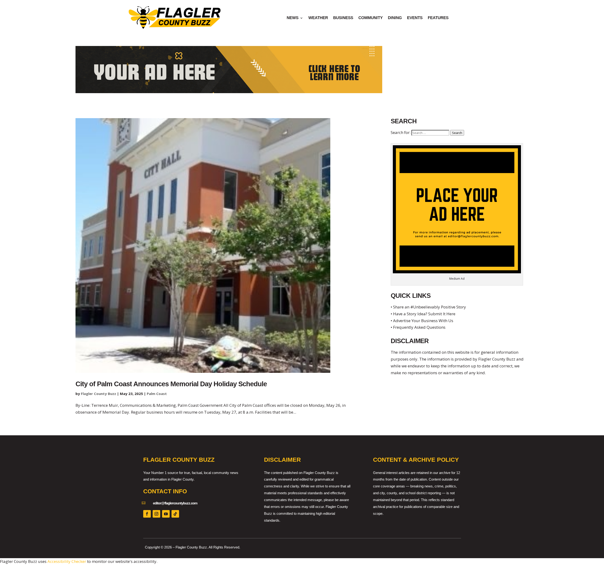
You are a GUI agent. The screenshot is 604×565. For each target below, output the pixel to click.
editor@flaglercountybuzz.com (175, 503)
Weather (318, 18)
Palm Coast (157, 393)
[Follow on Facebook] (147, 514)
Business (343, 18)
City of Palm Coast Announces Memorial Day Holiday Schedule (171, 384)
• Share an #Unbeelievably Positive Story (428, 307)
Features (438, 18)
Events (415, 18)
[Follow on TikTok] (175, 514)
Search (457, 133)
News (292, 18)
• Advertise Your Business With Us (422, 320)
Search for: (401, 132)
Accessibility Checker (66, 561)
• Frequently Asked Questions (418, 327)
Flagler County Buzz (98, 393)
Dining (395, 18)
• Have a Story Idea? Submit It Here (423, 313)
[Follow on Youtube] (166, 514)
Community (370, 18)
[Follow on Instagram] (156, 514)
